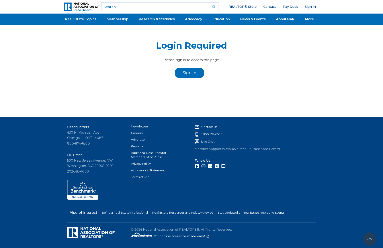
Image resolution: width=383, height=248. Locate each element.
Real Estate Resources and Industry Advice (182, 212)
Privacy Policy (141, 163)
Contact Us (209, 127)
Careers (137, 133)
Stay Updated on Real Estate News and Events (251, 212)
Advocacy (193, 19)
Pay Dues (290, 7)
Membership (117, 19)
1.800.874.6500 (212, 134)
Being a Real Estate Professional (125, 212)
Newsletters (140, 126)
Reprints (137, 146)
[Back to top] (369, 239)
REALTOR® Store (243, 7)
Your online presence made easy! (181, 236)
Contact (269, 7)
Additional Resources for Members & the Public (148, 155)
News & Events (253, 19)
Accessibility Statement (148, 170)
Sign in (310, 7)
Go (213, 6)
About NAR (285, 19)
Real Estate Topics (80, 19)
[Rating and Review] (82, 198)
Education (221, 19)
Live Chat (208, 141)
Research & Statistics (157, 19)
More (309, 19)
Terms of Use (140, 177)
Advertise (138, 139)
